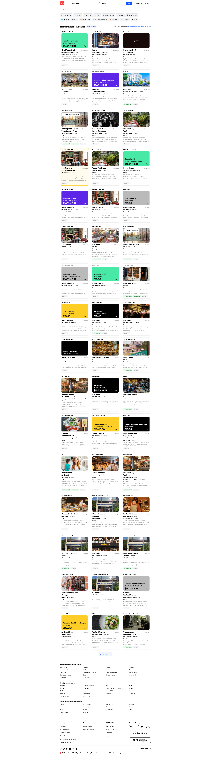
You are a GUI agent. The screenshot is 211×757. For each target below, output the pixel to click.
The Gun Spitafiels (97, 31)
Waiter (108, 667)
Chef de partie (64, 669)
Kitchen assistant (88, 669)
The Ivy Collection (128, 110)
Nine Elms (63, 685)
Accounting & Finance (70, 19)
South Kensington (88, 685)
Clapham (131, 688)
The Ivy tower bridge (67, 339)
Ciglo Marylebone (128, 265)
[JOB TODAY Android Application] (145, 726)
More (133, 19)
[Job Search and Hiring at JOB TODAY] (62, 3)
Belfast (85, 709)
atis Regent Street (66, 71)
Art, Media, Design (101, 19)
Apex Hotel (126, 189)
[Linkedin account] (76, 749)
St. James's (63, 691)
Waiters (78, 15)
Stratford (109, 693)
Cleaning (126, 19)
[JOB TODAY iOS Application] (134, 726)
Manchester (109, 704)
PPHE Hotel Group (66, 110)
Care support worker (89, 672)
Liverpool (63, 707)
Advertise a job (64, 729)
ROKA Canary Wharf (67, 31)
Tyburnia (131, 691)
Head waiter (132, 669)
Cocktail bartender (111, 672)
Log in (147, 3)
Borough (63, 693)
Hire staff (139, 3)
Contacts (109, 732)
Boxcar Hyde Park (128, 495)
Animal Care (86, 19)
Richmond (86, 712)
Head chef (63, 672)
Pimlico (108, 685)
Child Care (115, 19)
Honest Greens (127, 31)
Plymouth (109, 707)
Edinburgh (86, 707)
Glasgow (131, 704)
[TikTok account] (61, 749)
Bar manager (133, 672)
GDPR (109, 753)
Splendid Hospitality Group (100, 495)
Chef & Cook (67, 15)
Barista (121, 15)
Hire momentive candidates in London (139, 26)
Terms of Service (101, 753)
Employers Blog (65, 732)
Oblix (93, 613)
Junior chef (132, 675)
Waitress (85, 667)
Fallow (125, 376)
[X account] (73, 749)
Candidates (63, 736)
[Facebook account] (67, 749)
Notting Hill (86, 693)
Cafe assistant (110, 675)
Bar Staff (89, 15)
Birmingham (87, 704)
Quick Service (133, 15)
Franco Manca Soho (67, 574)
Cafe (84, 675)
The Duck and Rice (97, 535)
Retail (98, 15)
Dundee (131, 707)
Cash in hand (64, 667)
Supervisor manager (112, 669)
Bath (130, 709)
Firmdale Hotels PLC (67, 149)
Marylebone (86, 691)
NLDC (63, 454)
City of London (64, 696)
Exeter (62, 709)
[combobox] (84, 3)
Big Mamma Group (97, 339)
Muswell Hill (109, 691)
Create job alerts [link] (91, 26)
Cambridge (109, 709)
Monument (63, 688)
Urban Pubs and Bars (129, 302)
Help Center (110, 736)
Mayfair (131, 685)
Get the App (110, 726)
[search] (129, 3)
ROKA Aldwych (96, 376)
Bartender (63, 677)
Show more (86, 677)
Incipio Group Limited (98, 110)
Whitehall (86, 688)
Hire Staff (63, 726)
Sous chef (132, 667)
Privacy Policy (90, 753)
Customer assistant (66, 675)
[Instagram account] (64, 749)
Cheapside (132, 693)
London (62, 704)
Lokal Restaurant (97, 302)
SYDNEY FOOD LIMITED (98, 415)
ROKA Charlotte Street (129, 149)
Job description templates (68, 739)
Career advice (87, 726)
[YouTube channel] (70, 749)
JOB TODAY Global (88, 729)
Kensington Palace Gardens (114, 688)
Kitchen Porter (109, 15)
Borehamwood (64, 712)
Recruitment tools (65, 742)
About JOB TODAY (111, 729)
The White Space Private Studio (132, 613)
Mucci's (125, 71)
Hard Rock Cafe (96, 226)
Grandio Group (65, 302)
